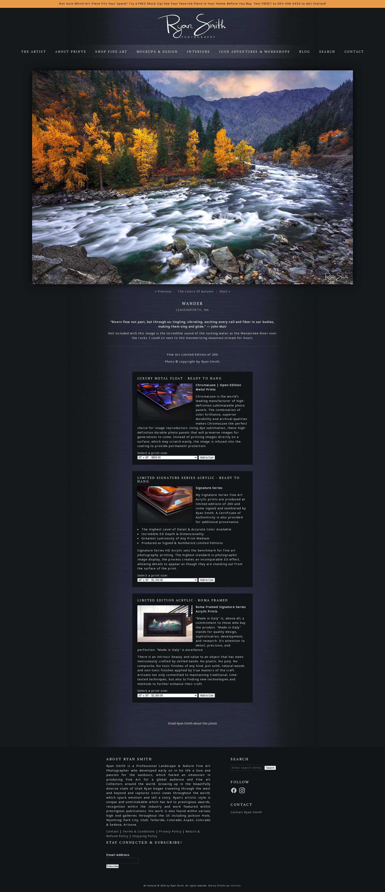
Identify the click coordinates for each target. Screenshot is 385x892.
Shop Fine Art (111, 51)
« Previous (163, 291)
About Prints (70, 51)
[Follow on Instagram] (242, 790)
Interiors (198, 51)
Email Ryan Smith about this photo (192, 723)
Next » (225, 291)
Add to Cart (206, 457)
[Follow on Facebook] (234, 790)
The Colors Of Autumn (196, 291)
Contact (354, 51)
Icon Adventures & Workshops (254, 51)
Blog (304, 51)
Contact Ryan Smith (246, 812)
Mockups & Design (157, 51)
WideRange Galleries (229, 885)
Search (327, 51)
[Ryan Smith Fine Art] (192, 37)
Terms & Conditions (139, 831)
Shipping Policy (144, 836)
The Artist (33, 51)
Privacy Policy (170, 831)
